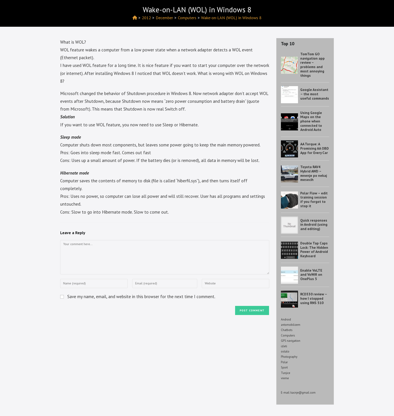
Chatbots (287, 330)
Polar (284, 362)
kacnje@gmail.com (303, 393)
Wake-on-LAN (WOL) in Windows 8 (231, 17)
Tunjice (285, 373)
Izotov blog (73, 8)
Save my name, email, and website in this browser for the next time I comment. (141, 296)
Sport (284, 367)
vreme (285, 378)
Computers (288, 335)
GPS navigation (290, 341)
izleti (284, 346)
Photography (289, 357)
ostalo (285, 351)
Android (286, 319)
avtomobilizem (290, 325)
